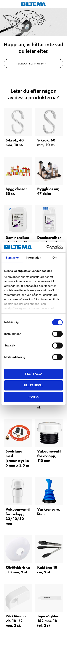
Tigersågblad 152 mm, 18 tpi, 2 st (48, 621)
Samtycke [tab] (12, 257)
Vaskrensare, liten (48, 511)
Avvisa (33, 396)
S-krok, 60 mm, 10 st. (46, 142)
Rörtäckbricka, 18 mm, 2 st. (18, 569)
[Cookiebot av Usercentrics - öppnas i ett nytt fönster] (47, 247)
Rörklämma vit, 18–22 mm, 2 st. (16, 621)
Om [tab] (54, 257)
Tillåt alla (33, 373)
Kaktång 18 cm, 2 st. (47, 569)
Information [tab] (33, 257)
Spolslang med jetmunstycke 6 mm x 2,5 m (17, 458)
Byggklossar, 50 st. (17, 191)
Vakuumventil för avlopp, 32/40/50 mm (18, 516)
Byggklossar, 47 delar (48, 191)
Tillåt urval (33, 385)
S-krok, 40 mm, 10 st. (15, 142)
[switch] (57, 334)
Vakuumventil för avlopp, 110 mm (49, 456)
